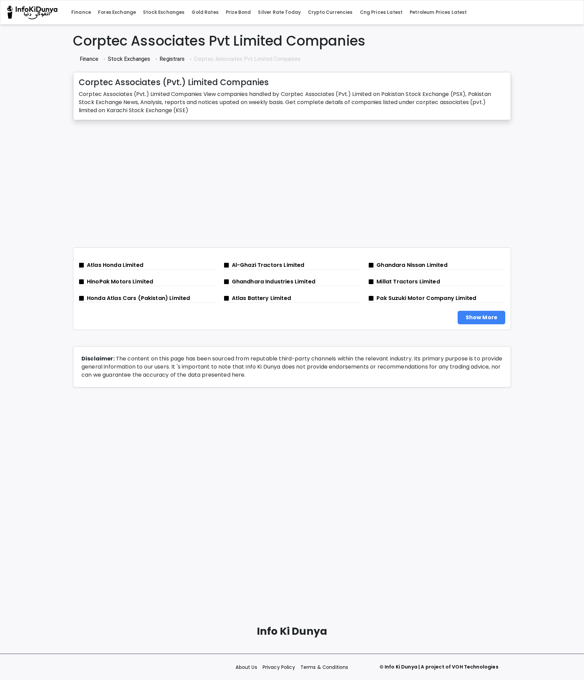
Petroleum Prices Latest (438, 12)
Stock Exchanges (164, 12)
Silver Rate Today (279, 12)
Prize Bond (238, 12)
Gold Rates (205, 12)
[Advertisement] (276, 183)
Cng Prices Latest (381, 12)
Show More (481, 317)
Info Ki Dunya (401, 666)
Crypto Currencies (330, 12)
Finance (81, 12)
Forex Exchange (117, 12)
